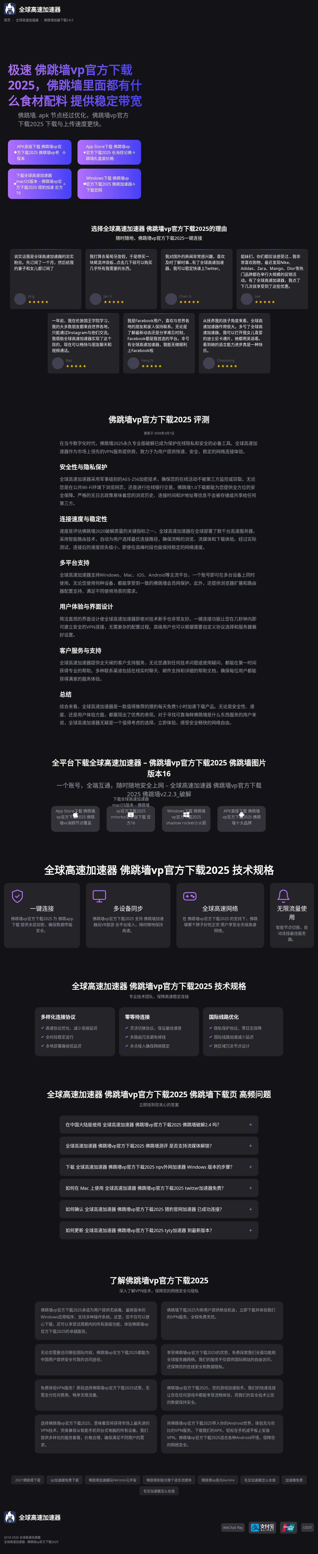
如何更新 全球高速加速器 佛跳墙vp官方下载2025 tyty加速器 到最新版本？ (140, 1230)
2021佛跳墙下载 (27, 1480)
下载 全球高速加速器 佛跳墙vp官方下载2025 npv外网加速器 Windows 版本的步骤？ (150, 1167)
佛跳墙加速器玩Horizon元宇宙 (112, 1480)
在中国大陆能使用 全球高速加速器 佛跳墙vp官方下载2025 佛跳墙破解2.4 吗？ (143, 1125)
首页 (7, 20)
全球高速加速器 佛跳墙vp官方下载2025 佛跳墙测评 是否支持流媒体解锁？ (140, 1146)
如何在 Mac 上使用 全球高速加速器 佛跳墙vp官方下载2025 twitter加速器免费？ (146, 1188)
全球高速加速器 (27, 20)
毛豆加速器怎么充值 (260, 1480)
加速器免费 (294, 1480)
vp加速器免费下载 (64, 1480)
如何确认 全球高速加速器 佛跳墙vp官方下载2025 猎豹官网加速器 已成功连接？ (145, 1209)
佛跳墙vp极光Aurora (217, 1480)
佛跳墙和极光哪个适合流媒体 (169, 1480)
